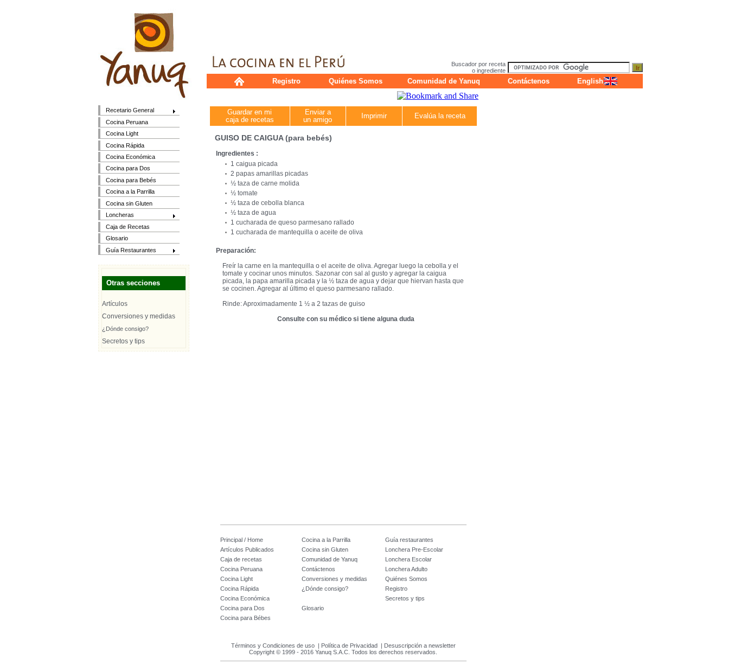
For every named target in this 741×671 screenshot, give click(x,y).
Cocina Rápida (125, 145)
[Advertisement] (424, 24)
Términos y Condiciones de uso (273, 645)
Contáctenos (529, 81)
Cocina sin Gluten (129, 203)
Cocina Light (122, 133)
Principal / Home (241, 539)
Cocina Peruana (127, 122)
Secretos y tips (123, 341)
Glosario (117, 238)
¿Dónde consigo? (125, 328)
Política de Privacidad (349, 645)
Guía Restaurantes (127, 251)
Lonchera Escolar (408, 559)
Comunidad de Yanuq (443, 81)
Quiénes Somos (355, 81)
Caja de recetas (241, 559)
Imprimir (374, 116)
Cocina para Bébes (245, 618)
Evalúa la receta (439, 116)
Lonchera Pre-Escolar (414, 549)
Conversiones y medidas (138, 316)
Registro (286, 81)
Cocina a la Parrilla (130, 191)
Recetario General (126, 111)
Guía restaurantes (409, 539)
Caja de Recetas (128, 226)
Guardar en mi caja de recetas (250, 116)
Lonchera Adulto (406, 569)
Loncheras (116, 216)
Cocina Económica (130, 157)
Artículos (114, 304)
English (590, 81)
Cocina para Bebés (131, 180)
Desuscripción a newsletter (420, 645)
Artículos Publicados (247, 549)
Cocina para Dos (128, 168)
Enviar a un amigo (317, 116)
